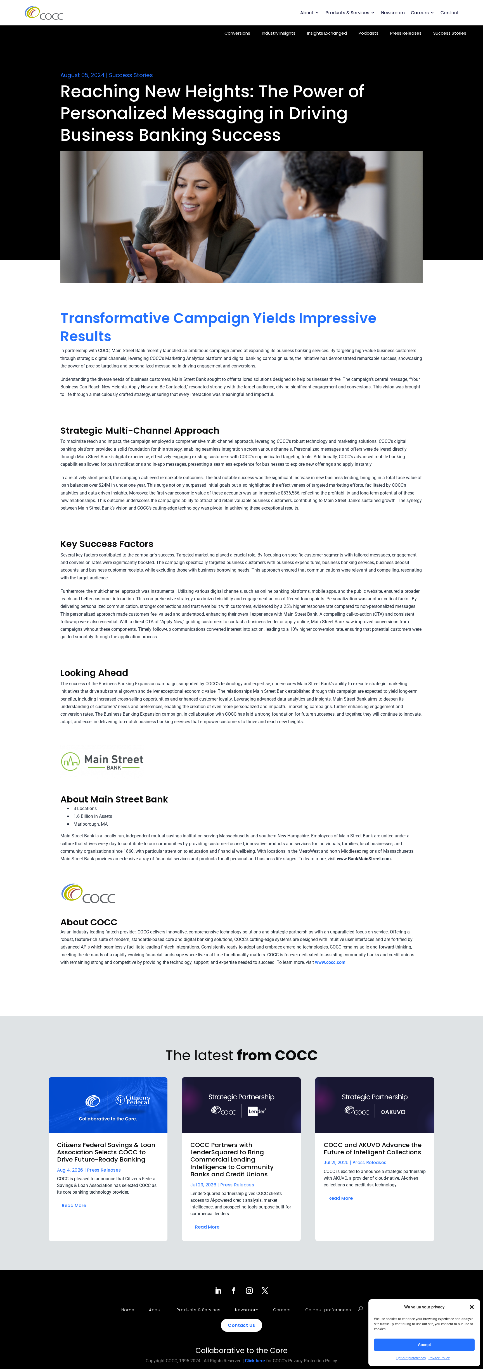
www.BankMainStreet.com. (364, 858)
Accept (424, 1344)
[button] (472, 1307)
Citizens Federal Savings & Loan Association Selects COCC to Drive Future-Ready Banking (106, 1152)
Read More (74, 1205)
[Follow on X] (265, 1291)
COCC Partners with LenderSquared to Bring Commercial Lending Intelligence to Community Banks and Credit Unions (232, 1160)
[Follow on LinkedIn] (218, 1291)
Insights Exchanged (327, 33)
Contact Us (241, 1325)
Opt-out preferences (411, 1358)
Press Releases (406, 33)
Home (127, 1310)
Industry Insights (278, 33)
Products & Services (347, 12)
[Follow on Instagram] (249, 1291)
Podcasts (368, 33)
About (307, 12)
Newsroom (393, 12)
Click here (255, 1360)
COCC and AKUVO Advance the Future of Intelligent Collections (373, 1149)
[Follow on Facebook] (233, 1291)
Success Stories (449, 33)
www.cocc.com (330, 962)
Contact (450, 12)
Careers (420, 12)
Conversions (237, 33)
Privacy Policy (439, 1358)
